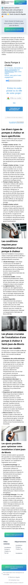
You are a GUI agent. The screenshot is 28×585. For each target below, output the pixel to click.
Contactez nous (14, 580)
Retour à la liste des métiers (14, 117)
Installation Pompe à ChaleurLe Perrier (7, 550)
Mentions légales (15, 577)
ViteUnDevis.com (12, 122)
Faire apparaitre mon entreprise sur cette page (13, 573)
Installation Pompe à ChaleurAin (19, 547)
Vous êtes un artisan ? (20, 122)
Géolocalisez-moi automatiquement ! (14, 109)
